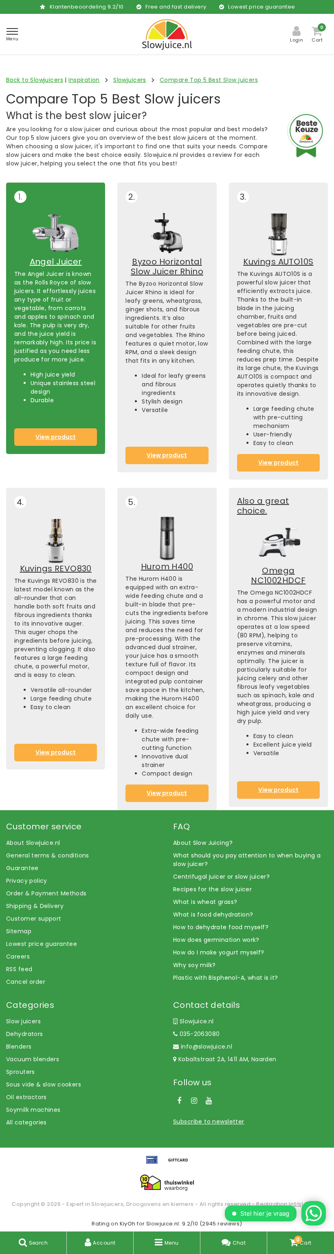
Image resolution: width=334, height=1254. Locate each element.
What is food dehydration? (213, 914)
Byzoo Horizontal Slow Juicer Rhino (167, 266)
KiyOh (128, 1224)
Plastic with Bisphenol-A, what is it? (225, 978)
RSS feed (19, 969)
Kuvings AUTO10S (278, 261)
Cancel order (25, 982)
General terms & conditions (47, 855)
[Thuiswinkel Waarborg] (167, 1183)
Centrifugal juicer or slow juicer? (221, 877)
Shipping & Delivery (35, 906)
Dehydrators (24, 1034)
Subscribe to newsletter (208, 1121)
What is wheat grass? (205, 902)
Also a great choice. (263, 505)
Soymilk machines (33, 1110)
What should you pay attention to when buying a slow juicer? (247, 859)
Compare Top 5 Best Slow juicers (209, 80)
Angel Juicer (56, 261)
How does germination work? (216, 940)
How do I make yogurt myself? (218, 952)
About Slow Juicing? (203, 843)
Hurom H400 (167, 566)
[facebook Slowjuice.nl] (179, 1101)
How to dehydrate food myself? (220, 927)
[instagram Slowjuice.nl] (194, 1101)
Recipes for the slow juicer (212, 889)
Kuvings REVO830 (56, 568)
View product (55, 437)
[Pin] (155, 1164)
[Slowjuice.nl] (167, 34)
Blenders (18, 1046)
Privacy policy (26, 881)
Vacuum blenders (32, 1059)
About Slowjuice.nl (33, 843)
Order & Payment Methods (46, 893)
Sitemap (18, 931)
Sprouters (20, 1072)
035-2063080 (199, 1034)
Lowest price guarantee (41, 944)
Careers (18, 956)
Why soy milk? (194, 965)
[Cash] (180, 1164)
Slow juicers (23, 1021)
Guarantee (22, 868)
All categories (26, 1122)
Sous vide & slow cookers (43, 1084)
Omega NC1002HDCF (278, 575)
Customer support (34, 919)
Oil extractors (26, 1097)
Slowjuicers (129, 80)
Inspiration (84, 80)
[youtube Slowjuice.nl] (209, 1101)
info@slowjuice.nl (206, 1046)
